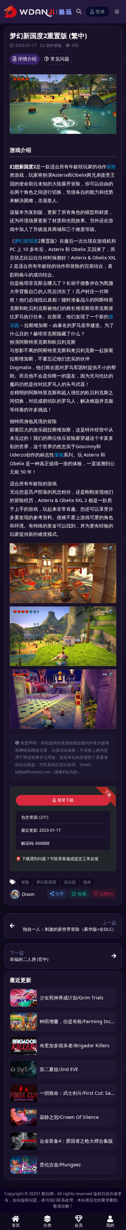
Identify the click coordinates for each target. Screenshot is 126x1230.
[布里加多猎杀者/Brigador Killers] (23, 1046)
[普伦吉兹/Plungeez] (23, 1165)
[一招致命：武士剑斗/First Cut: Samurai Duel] (23, 1093)
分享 (59, 893)
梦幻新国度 (26, 241)
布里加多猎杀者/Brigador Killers (75, 1045)
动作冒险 (54, 45)
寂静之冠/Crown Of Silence (69, 1117)
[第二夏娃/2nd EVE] (23, 1069)
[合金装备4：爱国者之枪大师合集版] (23, 1141)
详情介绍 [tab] (27, 59)
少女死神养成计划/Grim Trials (71, 997)
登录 (100, 11)
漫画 (59, 455)
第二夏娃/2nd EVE (59, 1069)
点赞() (106, 893)
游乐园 (70, 882)
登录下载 (65, 800)
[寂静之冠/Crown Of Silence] (23, 1117)
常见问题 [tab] (59, 59)
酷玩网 (48, 1194)
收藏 (82, 893)
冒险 (111, 166)
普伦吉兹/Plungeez (60, 1164)
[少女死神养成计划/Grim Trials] (23, 998)
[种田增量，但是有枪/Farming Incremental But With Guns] (23, 1022)
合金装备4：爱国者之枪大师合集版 (76, 1141)
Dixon (28, 894)
